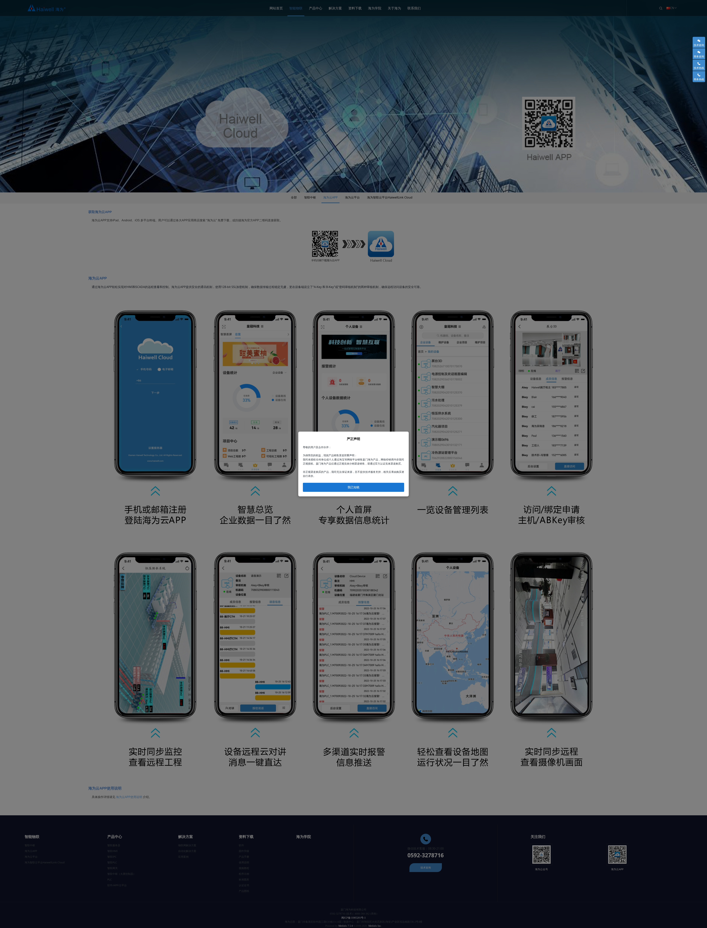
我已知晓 (353, 487)
